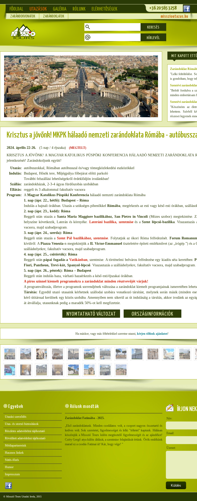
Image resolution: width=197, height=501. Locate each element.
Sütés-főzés (12, 460)
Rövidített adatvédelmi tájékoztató (25, 438)
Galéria (59, 9)
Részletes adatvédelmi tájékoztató (25, 431)
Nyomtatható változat (91, 314)
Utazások (38, 9)
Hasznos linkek (14, 452)
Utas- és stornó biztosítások (21, 424)
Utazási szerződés (15, 416)
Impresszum (12, 474)
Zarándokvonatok (22, 16)
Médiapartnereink (15, 445)
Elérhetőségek (104, 9)
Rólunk (79, 9)
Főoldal (16, 9)
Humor (9, 467)
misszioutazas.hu (174, 16)
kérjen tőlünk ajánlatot (152, 333)
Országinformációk (152, 314)
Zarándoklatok (53, 16)
